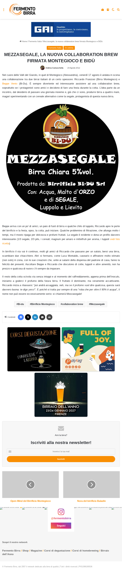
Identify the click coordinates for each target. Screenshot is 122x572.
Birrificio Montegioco (43, 304)
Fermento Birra (11, 550)
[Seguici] (61, 513)
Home (24, 41)
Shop (25, 550)
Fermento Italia (35, 41)
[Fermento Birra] (22, 9)
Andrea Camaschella (54, 68)
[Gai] (61, 29)
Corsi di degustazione (57, 550)
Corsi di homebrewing (85, 550)
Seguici (61, 525)
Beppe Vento (9, 83)
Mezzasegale (97, 304)
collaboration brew (72, 304)
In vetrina (69, 48)
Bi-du (21, 304)
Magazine (36, 550)
